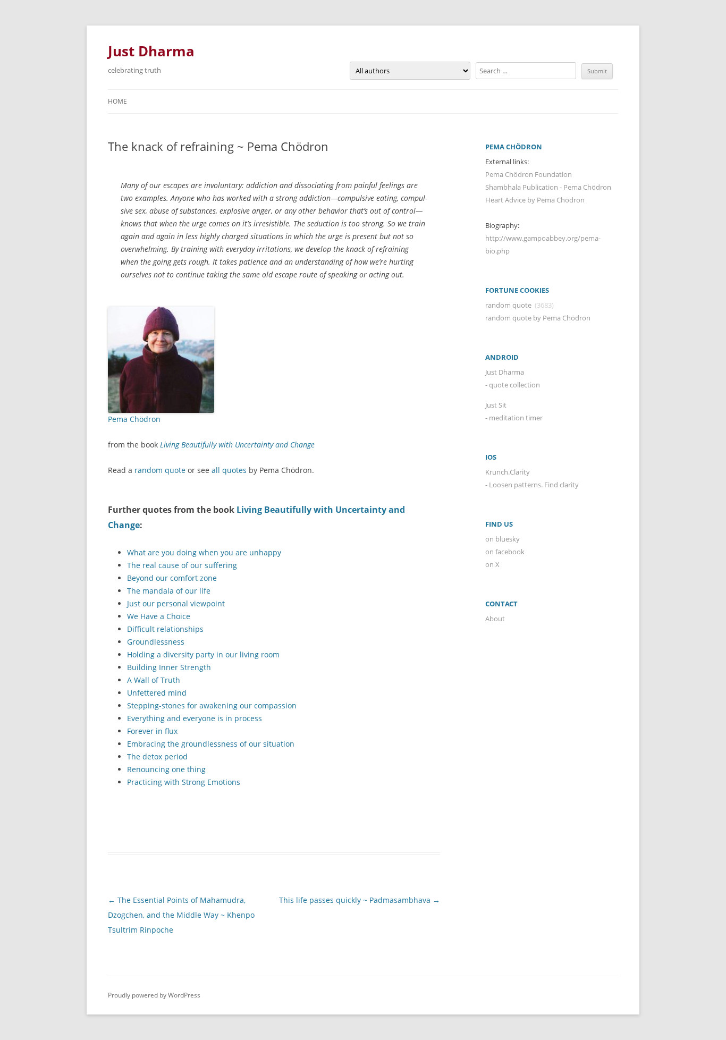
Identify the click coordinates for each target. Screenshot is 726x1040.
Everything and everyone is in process (194, 718)
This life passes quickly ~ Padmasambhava (359, 900)
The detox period (157, 756)
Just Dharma (151, 51)
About (495, 618)
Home (117, 101)
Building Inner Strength (169, 667)
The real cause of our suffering (182, 565)
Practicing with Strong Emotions (183, 782)
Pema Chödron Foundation (528, 174)
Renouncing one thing (166, 769)
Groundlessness (155, 642)
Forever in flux (152, 731)
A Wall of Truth (153, 680)
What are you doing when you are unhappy (204, 552)
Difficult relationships (165, 629)
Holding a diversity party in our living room (203, 654)
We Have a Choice (158, 616)
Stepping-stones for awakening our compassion (212, 705)
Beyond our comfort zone (172, 578)
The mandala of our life (168, 591)
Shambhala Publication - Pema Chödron (548, 187)
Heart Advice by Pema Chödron (535, 200)
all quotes (229, 470)
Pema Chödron (134, 419)
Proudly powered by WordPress (154, 995)
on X (492, 564)
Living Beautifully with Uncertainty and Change (237, 444)
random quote (159, 470)
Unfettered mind (157, 693)
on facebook (505, 551)
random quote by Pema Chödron (537, 318)
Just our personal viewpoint (176, 603)
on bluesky (502, 539)
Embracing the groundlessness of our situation (210, 744)
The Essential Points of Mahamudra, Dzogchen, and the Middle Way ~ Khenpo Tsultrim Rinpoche (181, 915)
